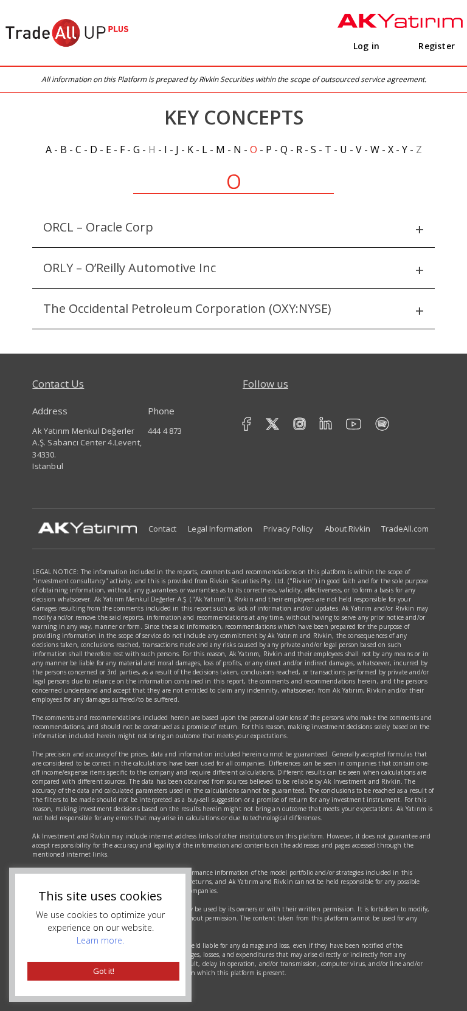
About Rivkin (347, 528)
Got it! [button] (103, 970)
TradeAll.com (405, 528)
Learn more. (100, 940)
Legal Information (220, 528)
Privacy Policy (288, 528)
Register (436, 46)
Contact (162, 528)
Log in (366, 46)
